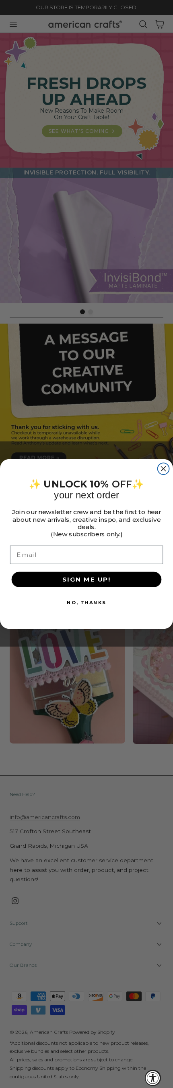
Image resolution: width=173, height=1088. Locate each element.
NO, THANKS (86, 602)
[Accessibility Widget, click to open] (153, 1078)
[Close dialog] (163, 469)
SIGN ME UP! (86, 579)
